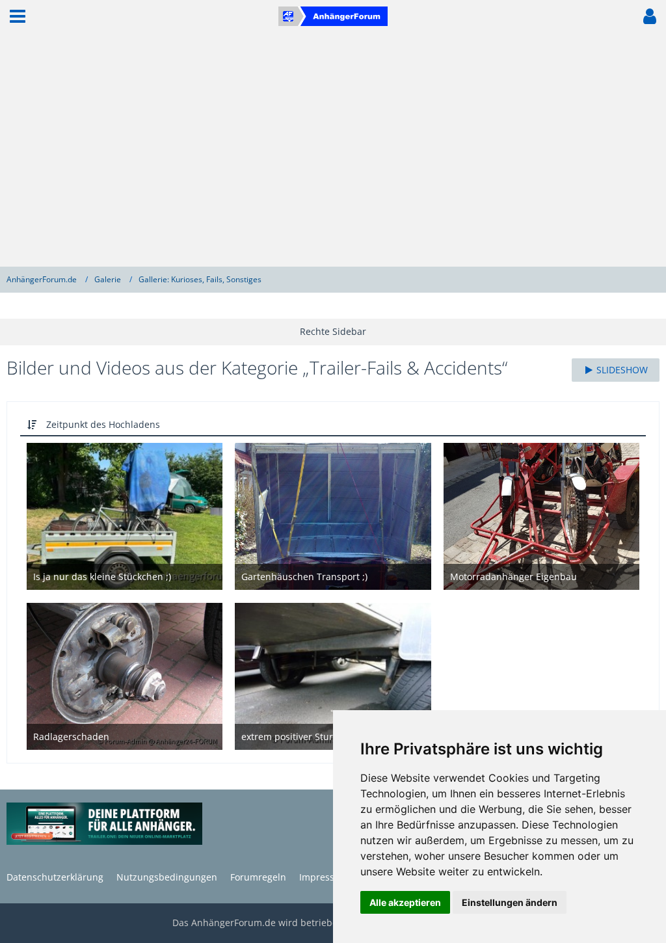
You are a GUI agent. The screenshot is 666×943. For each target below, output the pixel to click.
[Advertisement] (333, 150)
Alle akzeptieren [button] (405, 902)
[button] (18, 16)
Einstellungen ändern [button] (509, 902)
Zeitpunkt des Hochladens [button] (103, 424)
